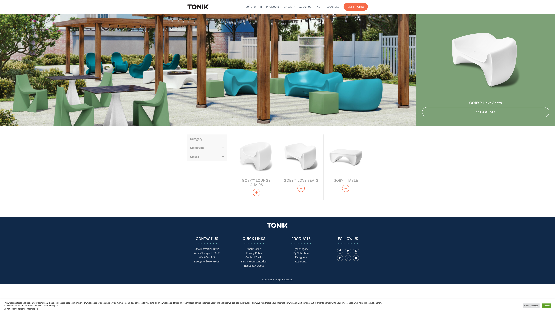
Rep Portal (301, 261)
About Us (305, 6)
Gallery (289, 6)
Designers (301, 257)
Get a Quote (486, 112)
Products (273, 6)
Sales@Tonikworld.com (207, 261)
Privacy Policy (254, 253)
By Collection (301, 253)
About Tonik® (254, 249)
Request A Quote (254, 265)
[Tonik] (198, 6)
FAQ (318, 6)
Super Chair (254, 6)
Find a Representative (254, 261)
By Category (301, 249)
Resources (332, 6)
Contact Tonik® (254, 257)
